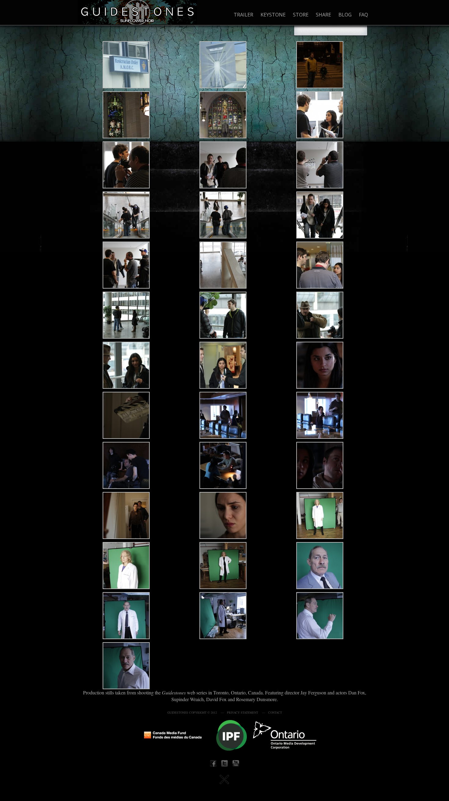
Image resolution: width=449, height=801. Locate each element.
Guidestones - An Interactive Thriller (137, 12)
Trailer (243, 14)
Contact (275, 712)
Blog (345, 14)
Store (300, 14)
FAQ (363, 14)
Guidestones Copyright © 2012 (192, 712)
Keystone (273, 14)
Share (323, 14)
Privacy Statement (242, 712)
